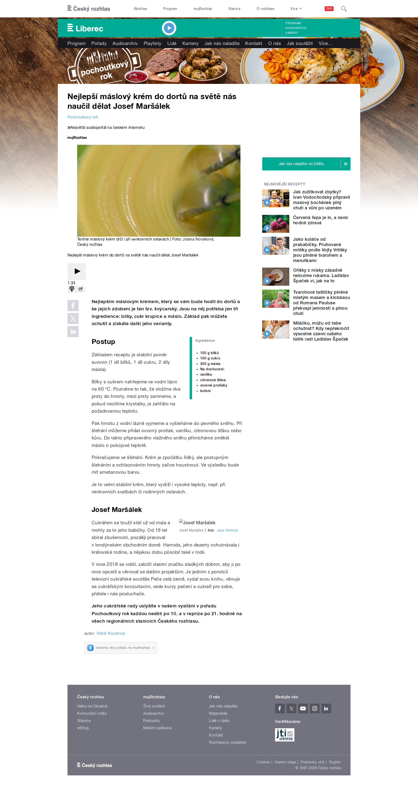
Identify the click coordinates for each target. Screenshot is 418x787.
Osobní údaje (285, 762)
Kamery (291, 33)
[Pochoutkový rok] (209, 66)
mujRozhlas (203, 9)
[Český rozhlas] (88, 8)
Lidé (172, 43)
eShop (83, 728)
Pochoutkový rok (82, 117)
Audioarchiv (295, 28)
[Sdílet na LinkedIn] (73, 331)
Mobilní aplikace (157, 728)
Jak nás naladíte (222, 43)
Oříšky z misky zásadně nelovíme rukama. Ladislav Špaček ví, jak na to (321, 275)
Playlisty (153, 43)
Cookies (263, 762)
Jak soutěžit (300, 43)
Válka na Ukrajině (92, 706)
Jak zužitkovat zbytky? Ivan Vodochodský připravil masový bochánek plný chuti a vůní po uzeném (321, 199)
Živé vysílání (154, 706)
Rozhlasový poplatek (227, 742)
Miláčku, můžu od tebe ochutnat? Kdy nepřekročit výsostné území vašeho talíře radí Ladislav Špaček (321, 331)
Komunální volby (92, 713)
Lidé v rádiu (219, 720)
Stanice (234, 9)
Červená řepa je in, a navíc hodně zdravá (321, 220)
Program (170, 9)
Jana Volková (227, 530)
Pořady (99, 43)
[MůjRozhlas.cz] (77, 138)
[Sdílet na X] (73, 318)
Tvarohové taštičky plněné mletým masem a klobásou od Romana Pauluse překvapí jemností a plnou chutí (321, 303)
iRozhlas (140, 9)
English (335, 762)
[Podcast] (71, 289)
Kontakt (253, 43)
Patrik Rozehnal (111, 633)
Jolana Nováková (198, 239)
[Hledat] (344, 8)
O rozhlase (265, 9)
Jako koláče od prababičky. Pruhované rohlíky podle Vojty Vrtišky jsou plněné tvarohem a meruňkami (320, 250)
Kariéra (215, 728)
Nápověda (218, 713)
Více (326, 43)
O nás (274, 43)
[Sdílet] (80, 289)
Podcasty (151, 720)
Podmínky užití (312, 762)
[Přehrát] (76, 271)
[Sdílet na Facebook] (73, 305)
